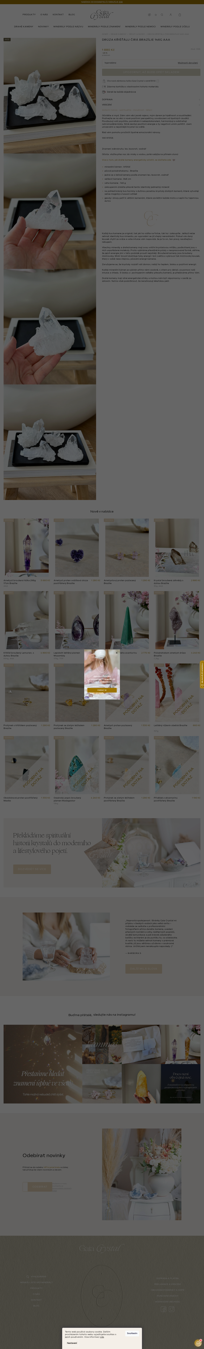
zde (102, 1337)
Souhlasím (132, 1333)
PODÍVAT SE (102, 690)
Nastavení (72, 1343)
